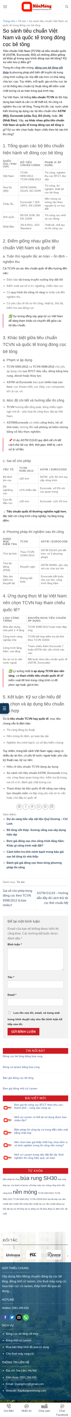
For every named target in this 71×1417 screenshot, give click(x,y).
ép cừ (27, 1209)
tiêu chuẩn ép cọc (37, 1204)
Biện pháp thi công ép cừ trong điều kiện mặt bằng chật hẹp (41, 1131)
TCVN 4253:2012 (46, 1193)
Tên (11, 977)
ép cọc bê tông (17, 1209)
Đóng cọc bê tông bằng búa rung (22, 1056)
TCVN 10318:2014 (38, 1199)
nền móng (25, 1192)
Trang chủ (9, 21)
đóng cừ (51, 1209)
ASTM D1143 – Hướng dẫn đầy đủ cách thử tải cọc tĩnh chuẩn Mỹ (52, 897)
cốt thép (32, 1185)
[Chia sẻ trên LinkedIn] (52, 807)
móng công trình (53, 1185)
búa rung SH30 (38, 1178)
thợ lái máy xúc (55, 1199)
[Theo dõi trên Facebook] (5, 1317)
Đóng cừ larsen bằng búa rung (21, 1067)
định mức (60, 1209)
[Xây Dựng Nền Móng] (36, 6)
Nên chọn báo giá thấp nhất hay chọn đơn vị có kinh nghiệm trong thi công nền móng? (40, 1144)
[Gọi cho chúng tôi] (26, 1317)
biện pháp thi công (11, 1179)
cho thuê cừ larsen (19, 1185)
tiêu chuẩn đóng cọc (55, 1204)
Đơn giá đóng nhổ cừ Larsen (20, 1088)
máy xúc (41, 1185)
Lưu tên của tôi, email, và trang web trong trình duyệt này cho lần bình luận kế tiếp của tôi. (35, 1018)
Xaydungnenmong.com (31, 1390)
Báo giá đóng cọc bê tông (18, 1077)
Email (12, 994)
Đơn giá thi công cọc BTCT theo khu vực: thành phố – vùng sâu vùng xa (39, 1106)
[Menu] (5, 6)
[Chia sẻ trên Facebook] (26, 807)
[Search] (66, 6)
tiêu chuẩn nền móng (18, 1204)
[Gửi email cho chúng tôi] (19, 1317)
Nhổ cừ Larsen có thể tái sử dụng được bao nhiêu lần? (40, 1119)
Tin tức (22, 21)
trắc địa (6, 1209)
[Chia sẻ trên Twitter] (32, 807)
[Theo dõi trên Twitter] (12, 1317)
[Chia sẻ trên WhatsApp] (19, 807)
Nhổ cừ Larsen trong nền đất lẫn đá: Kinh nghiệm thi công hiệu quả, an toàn (39, 1156)
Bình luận (15, 944)
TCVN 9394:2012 (21, 1199)
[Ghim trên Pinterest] (45, 807)
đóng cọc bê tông (39, 1209)
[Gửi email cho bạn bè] (39, 807)
